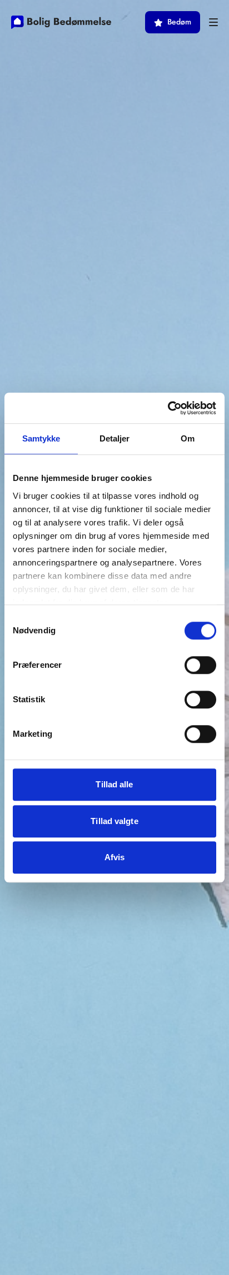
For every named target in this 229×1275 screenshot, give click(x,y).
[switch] (200, 665)
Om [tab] (188, 438)
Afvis (114, 857)
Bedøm (179, 22)
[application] (226, 1272)
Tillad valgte (114, 821)
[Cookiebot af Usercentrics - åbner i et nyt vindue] (167, 408)
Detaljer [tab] (114, 438)
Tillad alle (114, 784)
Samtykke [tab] (41, 438)
